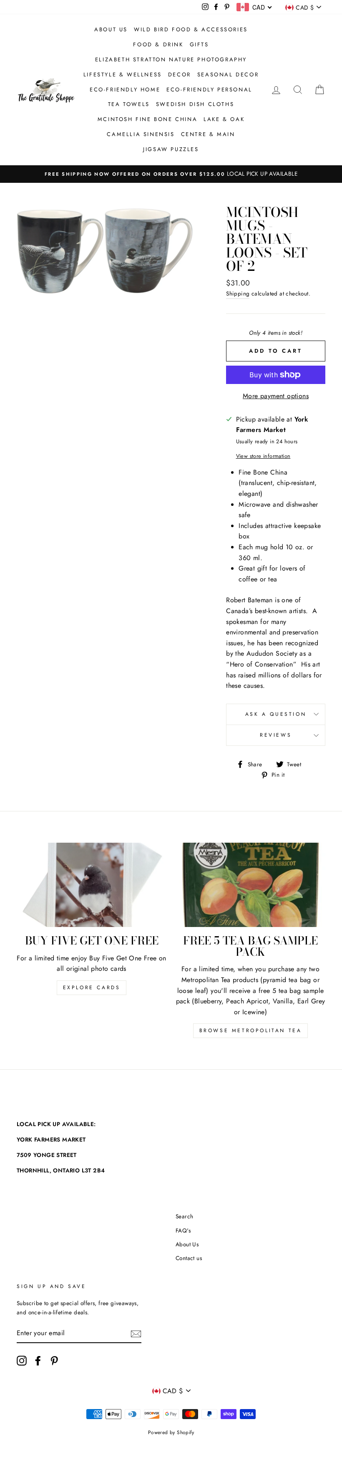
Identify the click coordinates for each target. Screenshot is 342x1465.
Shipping (237, 293)
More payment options (276, 396)
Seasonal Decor (228, 74)
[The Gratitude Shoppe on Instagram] (22, 1361)
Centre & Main (208, 134)
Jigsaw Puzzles (171, 149)
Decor (179, 74)
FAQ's (183, 1230)
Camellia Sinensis (140, 134)
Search (184, 1216)
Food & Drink (158, 44)
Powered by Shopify (171, 1432)
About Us (111, 29)
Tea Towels (129, 104)
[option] (171, 174)
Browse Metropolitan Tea (250, 1030)
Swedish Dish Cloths (195, 104)
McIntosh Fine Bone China (147, 119)
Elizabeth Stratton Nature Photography (171, 59)
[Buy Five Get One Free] (91, 885)
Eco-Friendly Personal (209, 89)
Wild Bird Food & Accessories (191, 29)
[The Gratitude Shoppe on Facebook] (38, 1361)
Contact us (189, 1258)
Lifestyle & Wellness (122, 74)
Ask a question (275, 714)
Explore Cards (92, 987)
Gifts (199, 44)
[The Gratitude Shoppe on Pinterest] (54, 1361)
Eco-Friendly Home (125, 89)
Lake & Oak (224, 119)
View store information (263, 456)
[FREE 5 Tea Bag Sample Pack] (250, 885)
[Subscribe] (136, 1333)
